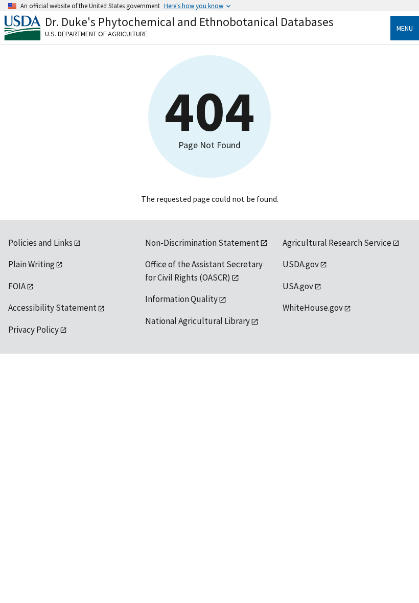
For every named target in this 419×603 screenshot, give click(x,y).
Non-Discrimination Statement (202, 242)
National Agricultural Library (197, 321)
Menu (405, 28)
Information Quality (181, 299)
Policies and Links (40, 242)
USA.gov (298, 286)
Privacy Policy (33, 329)
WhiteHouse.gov (313, 307)
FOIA (17, 286)
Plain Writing (31, 264)
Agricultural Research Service (337, 242)
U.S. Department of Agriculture (96, 33)
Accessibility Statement (52, 307)
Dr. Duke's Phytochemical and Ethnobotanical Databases (189, 21)
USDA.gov (301, 264)
